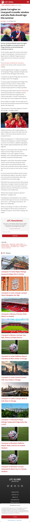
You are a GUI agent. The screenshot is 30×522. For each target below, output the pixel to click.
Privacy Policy (19, 520)
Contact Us (15, 494)
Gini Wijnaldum (14, 245)
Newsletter (15, 492)
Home (2, 5)
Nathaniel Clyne (15, 246)
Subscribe (15, 235)
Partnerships (15, 500)
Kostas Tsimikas (5, 246)
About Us (15, 497)
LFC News (6, 253)
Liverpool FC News (9, 5)
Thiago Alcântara (6, 248)
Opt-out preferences (12, 520)
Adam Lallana (5, 244)
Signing (22, 246)
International (23, 245)
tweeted (24, 90)
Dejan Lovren (19, 244)
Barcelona (12, 244)
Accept (15, 516)
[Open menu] (28, 2)
